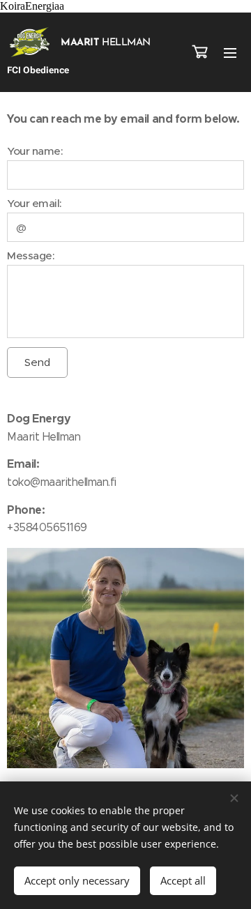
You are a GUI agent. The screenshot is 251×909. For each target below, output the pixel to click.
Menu (230, 52)
